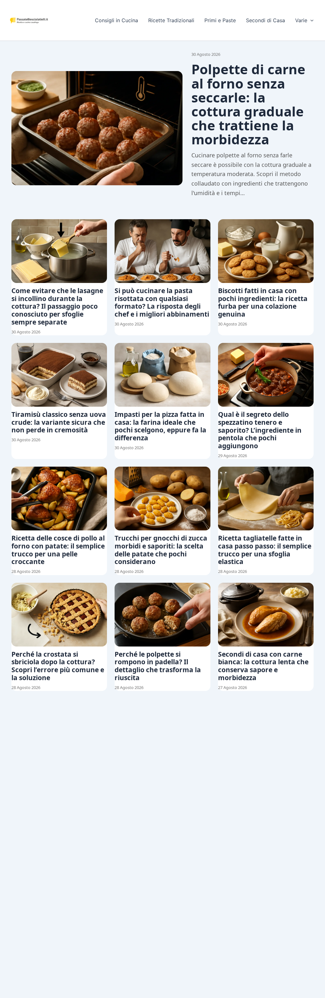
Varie (301, 20)
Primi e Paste (220, 20)
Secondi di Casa (265, 20)
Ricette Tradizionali (171, 20)
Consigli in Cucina (116, 20)
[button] (310, 20)
